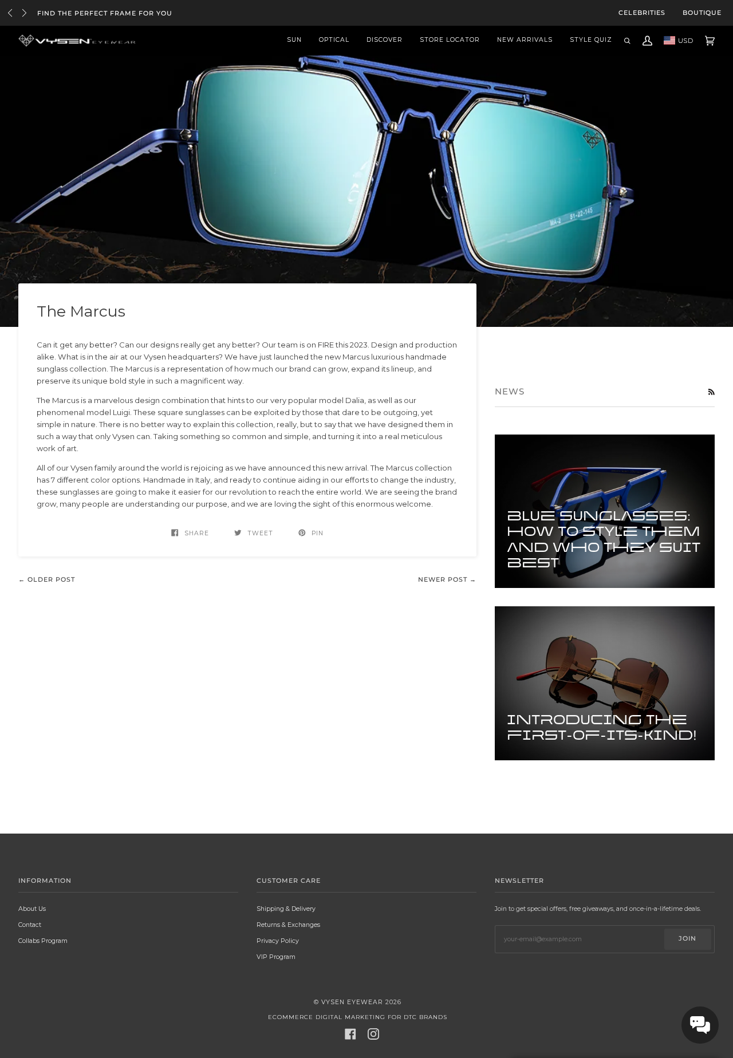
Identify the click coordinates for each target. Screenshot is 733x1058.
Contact (29, 925)
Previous (10, 13)
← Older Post (46, 579)
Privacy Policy (278, 941)
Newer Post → (447, 579)
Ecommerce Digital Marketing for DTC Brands (357, 1017)
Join (687, 938)
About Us (32, 909)
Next (24, 13)
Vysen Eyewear (352, 1002)
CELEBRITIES (641, 13)
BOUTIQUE (702, 13)
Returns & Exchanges (288, 925)
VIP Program (276, 957)
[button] (700, 1025)
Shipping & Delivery (286, 909)
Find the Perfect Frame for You (104, 13)
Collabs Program (43, 941)
